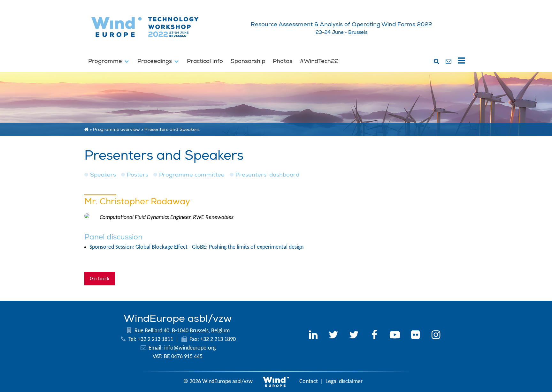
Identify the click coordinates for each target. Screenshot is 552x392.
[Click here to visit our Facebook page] (374, 335)
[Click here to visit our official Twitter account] (333, 335)
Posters (137, 174)
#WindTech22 (319, 61)
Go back (100, 278)
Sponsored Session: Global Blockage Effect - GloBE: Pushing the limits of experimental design (196, 247)
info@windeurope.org (190, 348)
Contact (308, 382)
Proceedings (155, 61)
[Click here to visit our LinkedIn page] (313, 335)
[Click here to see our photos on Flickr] (415, 335)
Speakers (103, 174)
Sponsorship (248, 61)
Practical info (205, 61)
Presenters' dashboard (267, 174)
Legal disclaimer (344, 382)
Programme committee (192, 174)
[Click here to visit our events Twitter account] (354, 335)
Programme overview (116, 129)
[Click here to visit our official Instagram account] (435, 335)
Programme (106, 61)
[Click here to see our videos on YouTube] (394, 335)
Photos (282, 61)
